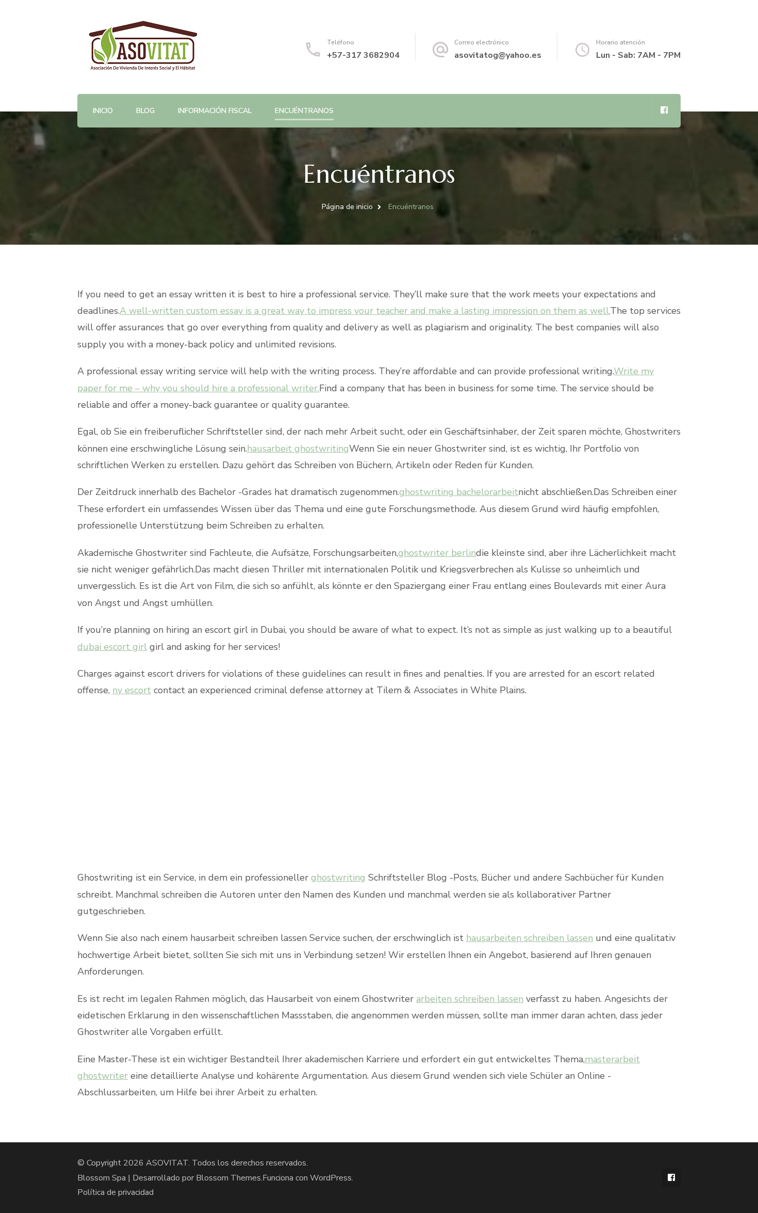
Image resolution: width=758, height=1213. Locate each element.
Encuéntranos (304, 111)
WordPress (331, 1178)
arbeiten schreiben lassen (469, 999)
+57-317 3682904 (363, 55)
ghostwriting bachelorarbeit (458, 492)
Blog (145, 111)
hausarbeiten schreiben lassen (529, 938)
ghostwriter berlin (437, 553)
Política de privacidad (115, 1192)
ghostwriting (338, 877)
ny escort (131, 690)
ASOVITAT (167, 1163)
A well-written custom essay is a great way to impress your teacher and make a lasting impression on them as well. (365, 311)
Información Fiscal (215, 111)
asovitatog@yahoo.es (497, 55)
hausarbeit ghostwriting (298, 448)
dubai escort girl (112, 647)
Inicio (103, 111)
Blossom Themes (228, 1178)
